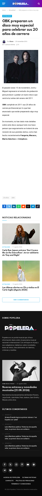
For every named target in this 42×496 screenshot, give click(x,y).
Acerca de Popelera (11, 477)
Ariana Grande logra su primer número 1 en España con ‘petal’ (21, 418)
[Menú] (3, 3)
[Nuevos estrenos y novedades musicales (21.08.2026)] (21, 370)
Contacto (9, 480)
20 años (6, 198)
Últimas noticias (29, 477)
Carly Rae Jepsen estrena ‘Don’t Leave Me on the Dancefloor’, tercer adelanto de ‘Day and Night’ (20, 252)
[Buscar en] (38, 3)
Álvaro (11, 41)
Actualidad (7, 16)
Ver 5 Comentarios (21, 300)
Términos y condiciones (21, 484)
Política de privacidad (25, 480)
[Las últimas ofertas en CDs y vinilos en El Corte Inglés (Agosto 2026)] (21, 271)
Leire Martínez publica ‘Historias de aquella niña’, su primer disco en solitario (21, 428)
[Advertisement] (21, 168)
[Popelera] (21, 3)
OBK (13, 198)
